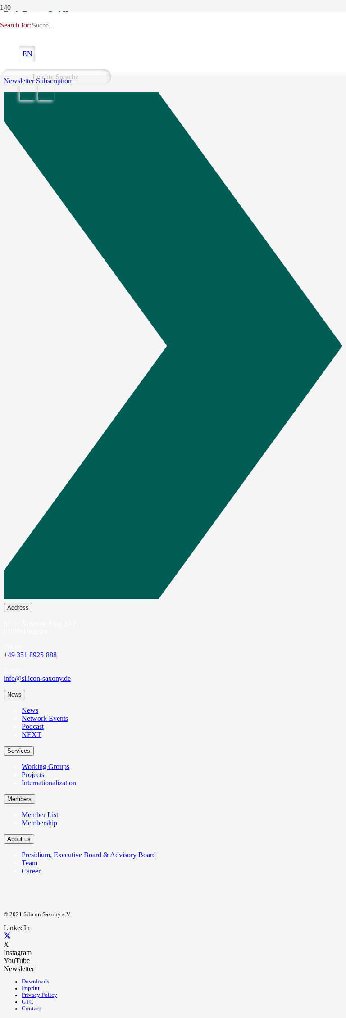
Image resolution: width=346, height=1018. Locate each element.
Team (29, 863)
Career (31, 871)
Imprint (31, 988)
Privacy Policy (39, 995)
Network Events (45, 718)
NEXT (31, 734)
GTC (27, 1002)
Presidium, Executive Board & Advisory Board (89, 855)
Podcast (33, 726)
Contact (31, 1008)
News (30, 710)
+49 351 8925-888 (30, 655)
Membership (39, 823)
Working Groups (45, 766)
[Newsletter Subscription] (173, 347)
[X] (7, 936)
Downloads (35, 981)
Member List (40, 815)
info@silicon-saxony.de (37, 678)
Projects (33, 774)
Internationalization (49, 783)
